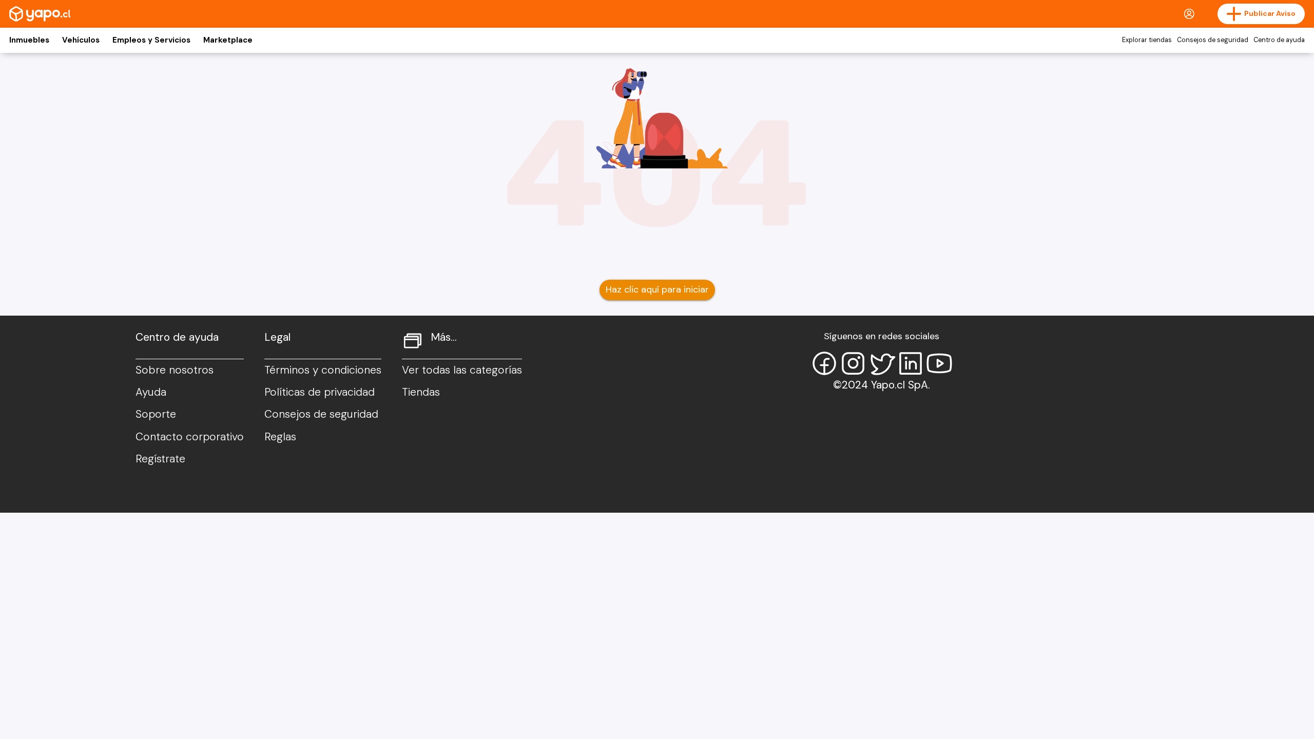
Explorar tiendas (1147, 40)
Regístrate (160, 459)
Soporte (156, 414)
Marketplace (228, 40)
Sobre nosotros (175, 370)
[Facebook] (824, 363)
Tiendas (421, 392)
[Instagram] (853, 363)
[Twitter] (881, 363)
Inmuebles (29, 40)
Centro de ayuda (1279, 40)
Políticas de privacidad (319, 392)
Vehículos (81, 40)
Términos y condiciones (322, 370)
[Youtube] (939, 363)
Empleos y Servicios (151, 40)
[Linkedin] (910, 363)
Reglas (280, 437)
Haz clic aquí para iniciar (657, 289)
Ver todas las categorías (462, 370)
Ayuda (151, 392)
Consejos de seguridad (1212, 40)
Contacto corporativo (190, 437)
